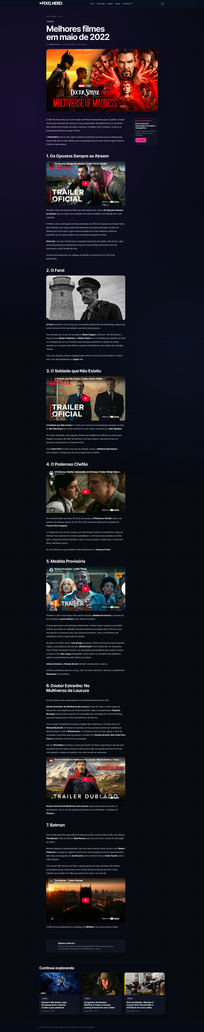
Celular (110, 3)
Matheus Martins (55, 44)
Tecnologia (101, 3)
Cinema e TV (127, 3)
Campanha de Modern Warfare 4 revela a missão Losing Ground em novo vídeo (99, 1005)
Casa (92, 3)
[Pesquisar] (162, 3)
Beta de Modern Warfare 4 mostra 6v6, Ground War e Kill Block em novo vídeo (140, 1005)
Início (47, 16)
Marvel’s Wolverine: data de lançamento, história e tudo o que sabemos (54, 1005)
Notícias (53, 16)
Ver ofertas (140, 140)
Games (117, 3)
